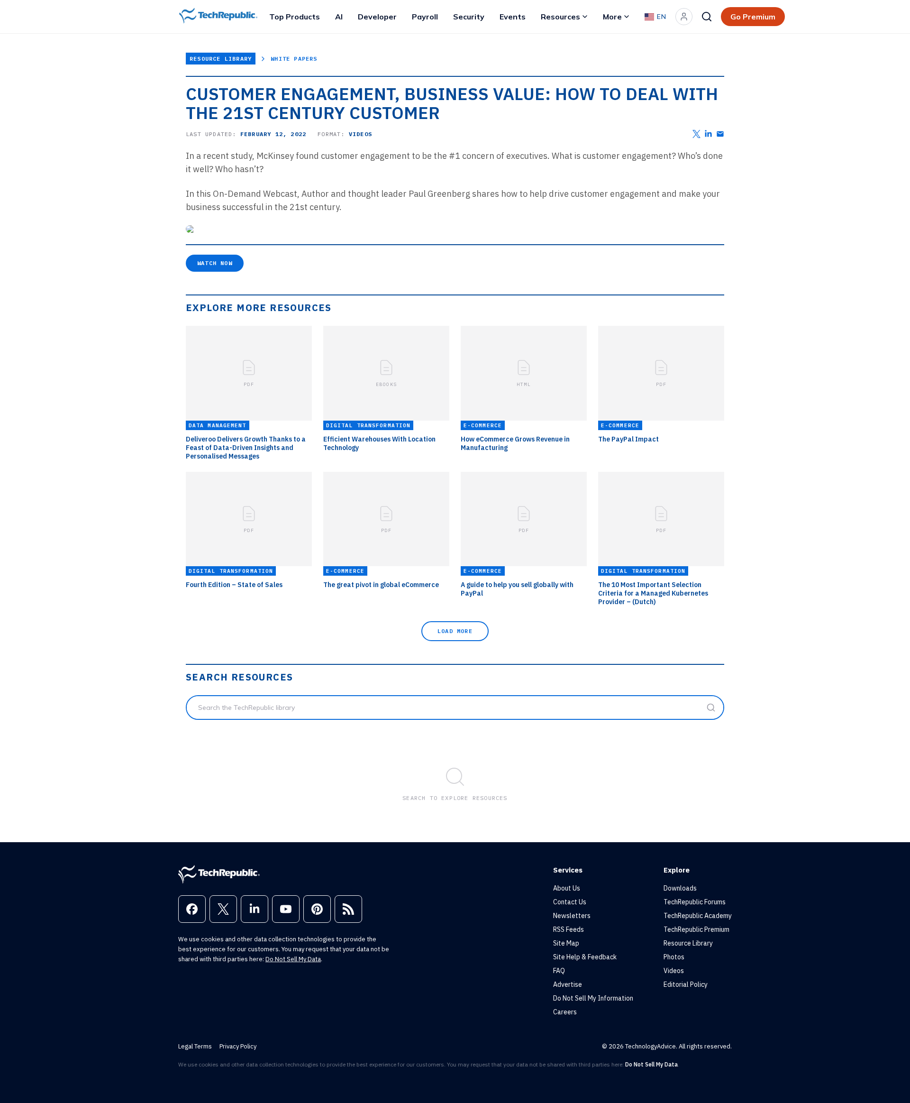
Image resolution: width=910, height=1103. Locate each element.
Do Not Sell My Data (293, 959)
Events (513, 16)
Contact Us (569, 902)
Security (468, 16)
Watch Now (214, 263)
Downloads (680, 888)
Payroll (425, 16)
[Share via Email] (720, 134)
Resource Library (221, 58)
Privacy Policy (237, 1046)
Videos (674, 970)
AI (339, 16)
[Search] (706, 16)
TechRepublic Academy (698, 915)
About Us (566, 888)
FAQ (559, 970)
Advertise (567, 984)
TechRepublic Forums (695, 902)
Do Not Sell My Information (593, 998)
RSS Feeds (568, 929)
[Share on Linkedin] (708, 134)
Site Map (566, 943)
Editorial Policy (686, 984)
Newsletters (572, 915)
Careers (565, 1012)
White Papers (294, 58)
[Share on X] (696, 134)
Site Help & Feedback (585, 957)
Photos (674, 957)
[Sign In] (683, 16)
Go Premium (752, 16)
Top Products (294, 16)
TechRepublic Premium (696, 929)
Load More (455, 630)
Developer (377, 16)
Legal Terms (195, 1046)
